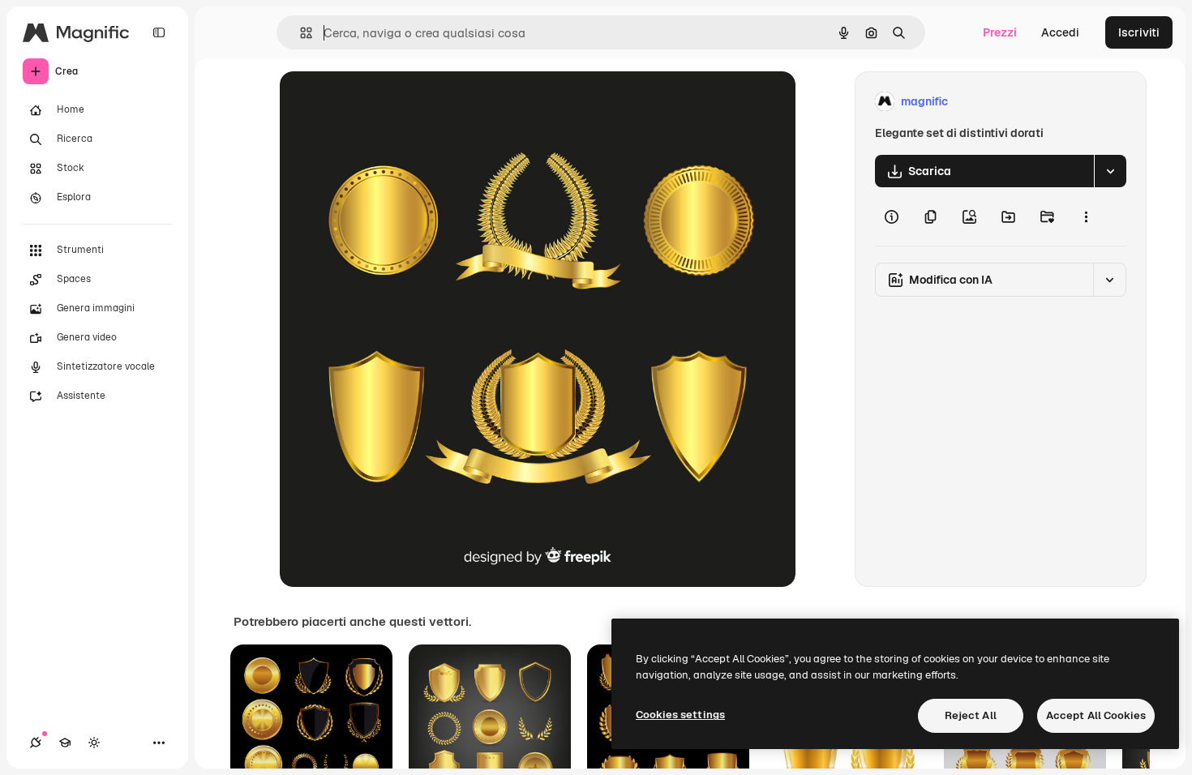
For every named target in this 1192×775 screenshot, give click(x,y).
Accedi (1060, 32)
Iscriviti (1139, 32)
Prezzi (1000, 32)
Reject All (971, 715)
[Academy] (65, 743)
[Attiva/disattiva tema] (94, 743)
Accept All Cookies (1096, 715)
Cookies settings (680, 714)
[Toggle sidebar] (159, 32)
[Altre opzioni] (1086, 216)
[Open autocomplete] (299, 33)
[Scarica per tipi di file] (1110, 171)
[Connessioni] (36, 743)
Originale (387, 101)
